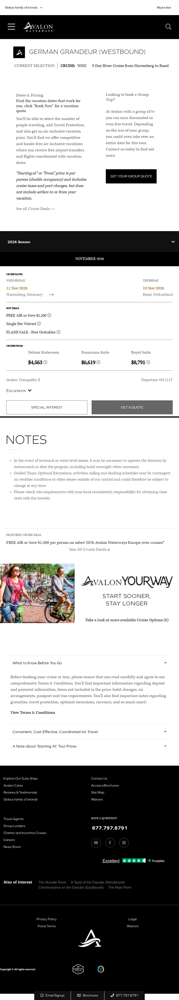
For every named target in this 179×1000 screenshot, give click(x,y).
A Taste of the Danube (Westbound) (98, 882)
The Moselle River (52, 882)
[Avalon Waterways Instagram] (124, 843)
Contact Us (99, 778)
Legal (132, 919)
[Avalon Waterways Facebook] (110, 843)
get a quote (132, 407)
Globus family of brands (21, 7)
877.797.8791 (127, 995)
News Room (12, 847)
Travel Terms (46, 926)
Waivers (97, 799)
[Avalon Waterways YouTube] (96, 843)
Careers (9, 840)
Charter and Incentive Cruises (24, 833)
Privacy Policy (47, 919)
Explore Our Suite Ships (20, 778)
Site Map (97, 792)
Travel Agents (13, 819)
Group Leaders (14, 826)
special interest (46, 407)
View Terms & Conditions (32, 712)
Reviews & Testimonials (20, 792)
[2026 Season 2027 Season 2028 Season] (89, 241)
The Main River (119, 887)
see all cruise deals (88, 549)
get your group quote (131, 176)
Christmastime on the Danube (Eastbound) (70, 887)
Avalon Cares (13, 785)
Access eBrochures (105, 785)
